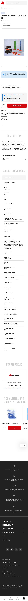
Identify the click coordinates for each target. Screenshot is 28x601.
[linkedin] (20, 549)
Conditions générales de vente (9, 562)
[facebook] (7, 549)
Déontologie (5, 568)
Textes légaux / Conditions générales (11, 565)
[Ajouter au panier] (14, 428)
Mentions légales (6, 559)
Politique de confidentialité (8, 574)
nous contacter (16, 100)
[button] (4, 599)
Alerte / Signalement (7, 571)
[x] (16, 549)
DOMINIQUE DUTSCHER (13, 86)
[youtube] (12, 549)
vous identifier (7, 100)
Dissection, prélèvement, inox (9, 8)
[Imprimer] (2, 125)
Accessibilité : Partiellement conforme (11, 576)
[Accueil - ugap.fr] (2, 3)
